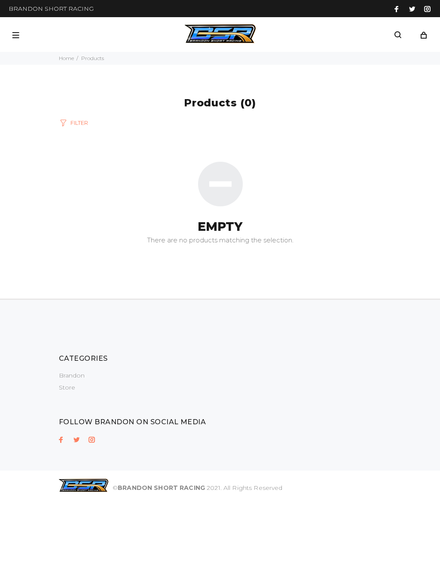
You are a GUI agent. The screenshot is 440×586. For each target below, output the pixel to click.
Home (66, 58)
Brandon (72, 375)
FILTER (79, 122)
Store (67, 387)
